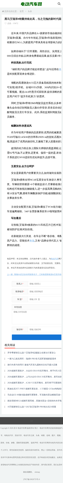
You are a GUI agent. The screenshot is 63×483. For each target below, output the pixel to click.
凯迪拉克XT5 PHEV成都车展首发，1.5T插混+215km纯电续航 (35, 389)
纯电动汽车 (8, 435)
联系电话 (20, 291)
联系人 (20, 284)
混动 (16, 435)
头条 (30, 11)
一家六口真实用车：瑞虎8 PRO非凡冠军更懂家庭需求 (31, 359)
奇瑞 (31, 240)
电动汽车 (54, 259)
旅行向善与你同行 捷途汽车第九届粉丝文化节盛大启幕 (32, 365)
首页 (22, 11)
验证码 (20, 329)
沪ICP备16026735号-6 (31, 479)
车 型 (20, 299)
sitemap (37, 472)
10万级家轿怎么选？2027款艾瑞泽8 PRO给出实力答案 (31, 407)
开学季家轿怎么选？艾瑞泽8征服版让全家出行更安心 (31, 353)
